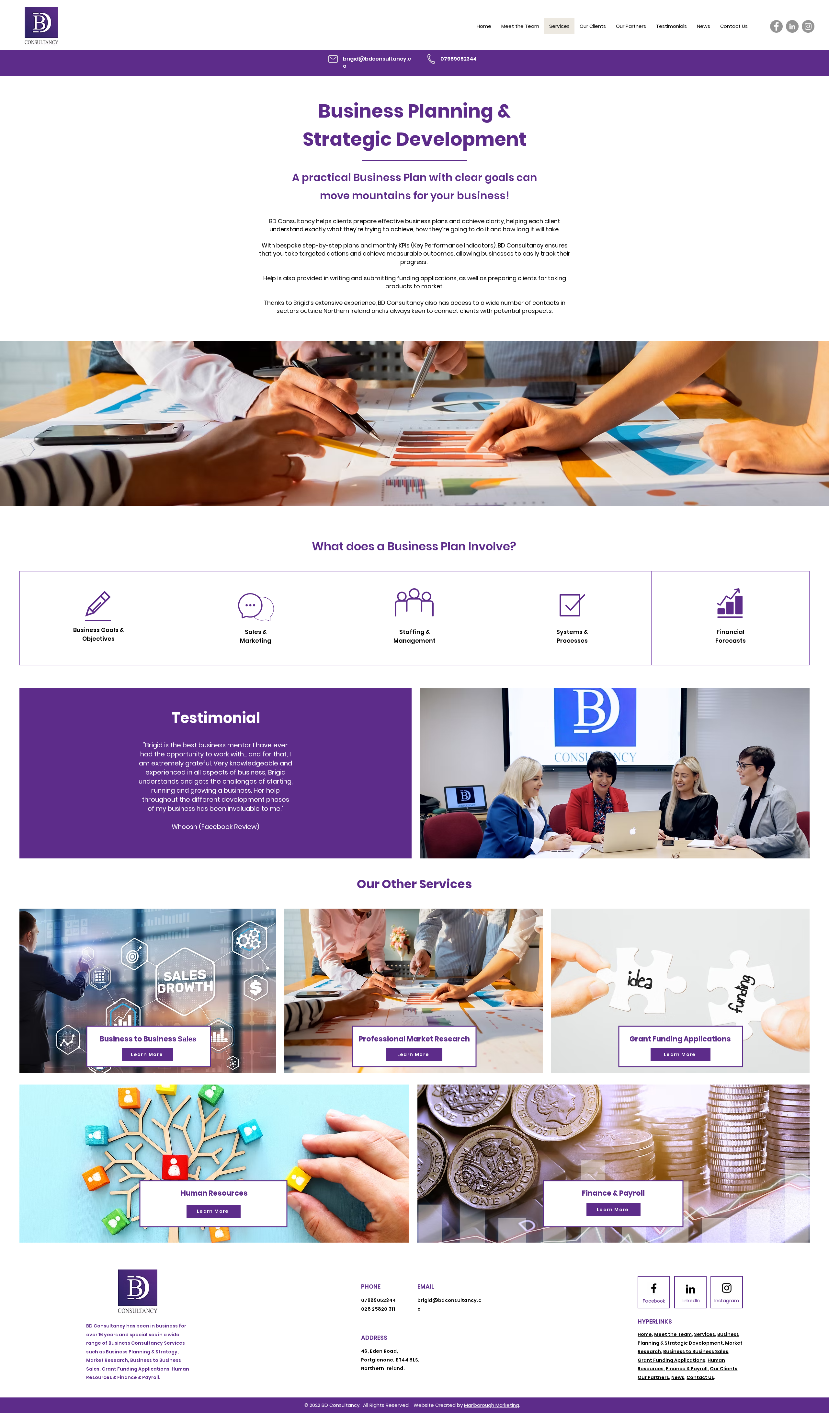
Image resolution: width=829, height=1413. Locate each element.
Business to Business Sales (695, 1351)
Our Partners (653, 1377)
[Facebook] (776, 26)
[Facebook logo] (653, 1288)
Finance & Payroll (687, 1368)
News (677, 1377)
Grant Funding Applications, (672, 1360)
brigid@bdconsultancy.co (377, 62)
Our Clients (723, 1368)
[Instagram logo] (726, 1287)
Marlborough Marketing (491, 1405)
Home (645, 1334)
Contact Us (700, 1377)
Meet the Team (673, 1334)
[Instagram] (808, 26)
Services (704, 1334)
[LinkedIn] (792, 26)
